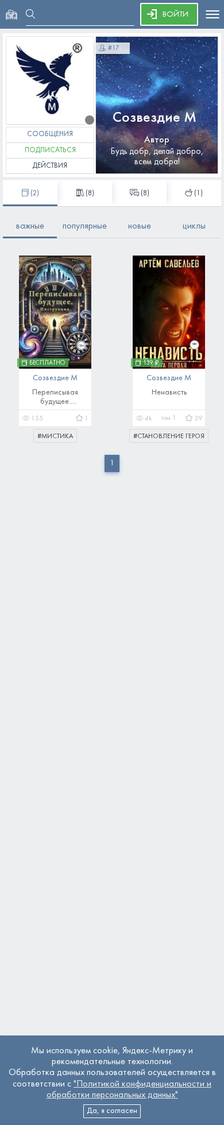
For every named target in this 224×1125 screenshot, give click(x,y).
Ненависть (169, 392)
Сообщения (50, 134)
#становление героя (168, 436)
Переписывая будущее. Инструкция (55, 398)
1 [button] (112, 463)
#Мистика (55, 436)
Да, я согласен (112, 1111)
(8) (145, 193)
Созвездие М (154, 118)
